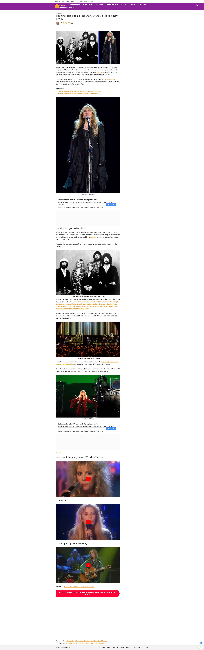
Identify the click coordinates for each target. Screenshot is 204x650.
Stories (59, 13)
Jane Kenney (67, 22)
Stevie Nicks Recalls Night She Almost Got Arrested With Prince (80, 91)
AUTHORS (90, 1)
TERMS (73, 1)
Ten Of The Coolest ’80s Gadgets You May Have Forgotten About (83, 643)
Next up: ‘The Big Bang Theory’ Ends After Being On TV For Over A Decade (87, 593)
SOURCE (58, 452)
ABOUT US (57, 1)
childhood (99, 72)
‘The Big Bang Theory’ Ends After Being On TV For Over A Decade (87, 641)
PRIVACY (68, 1)
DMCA (77, 1)
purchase (93, 237)
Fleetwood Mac (111, 79)
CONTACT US (83, 1)
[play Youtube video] (88, 479)
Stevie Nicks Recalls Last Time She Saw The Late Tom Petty (79, 93)
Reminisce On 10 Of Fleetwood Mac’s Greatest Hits (79, 587)
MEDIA (62, 1)
